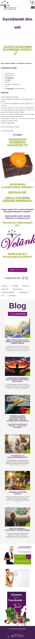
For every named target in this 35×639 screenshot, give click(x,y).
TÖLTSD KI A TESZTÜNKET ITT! (17, 224)
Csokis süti (4, 286)
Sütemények (12, 295)
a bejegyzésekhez (17, 270)
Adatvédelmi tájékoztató (17, 629)
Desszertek (26, 286)
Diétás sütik (5, 289)
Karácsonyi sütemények (8, 292)
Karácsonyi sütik (23, 292)
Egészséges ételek (18, 289)
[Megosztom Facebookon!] (23, 278)
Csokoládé (15, 286)
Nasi (3, 295)
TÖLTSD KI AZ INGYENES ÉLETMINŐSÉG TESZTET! (17, 48)
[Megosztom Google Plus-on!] (26, 278)
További (17, 314)
